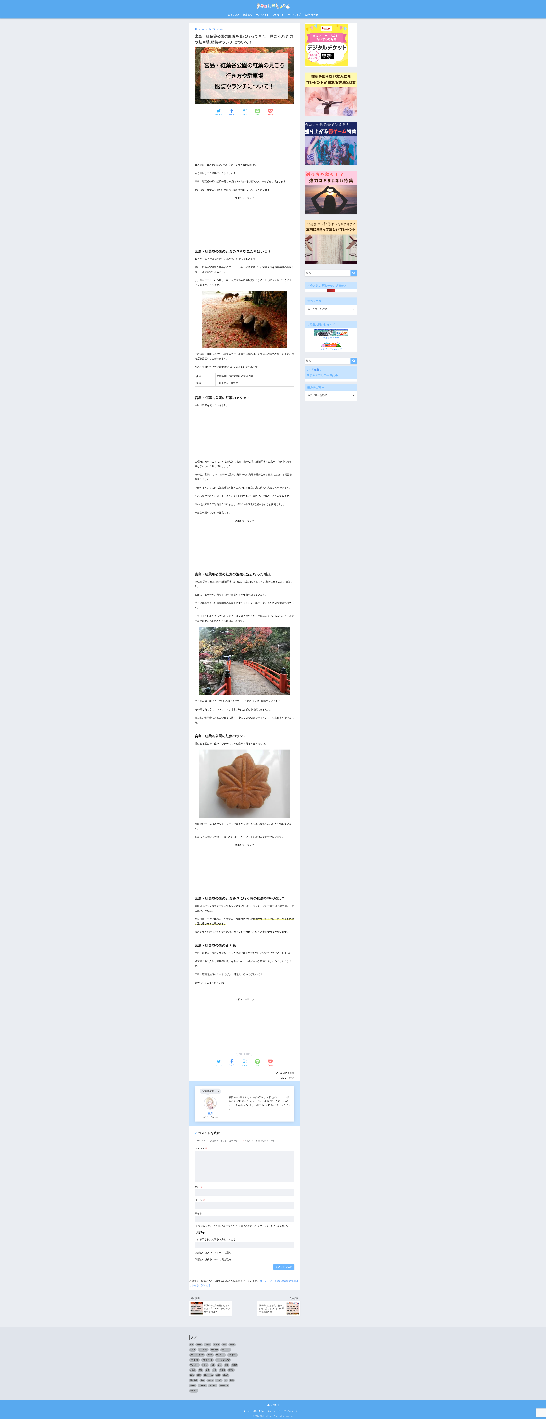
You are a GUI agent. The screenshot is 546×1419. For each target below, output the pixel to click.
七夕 (212, 1365)
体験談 (234, 1365)
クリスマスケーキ (197, 1355)
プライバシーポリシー (293, 1411)
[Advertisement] (244, 140)
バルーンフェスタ (223, 1360)
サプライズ (220, 1355)
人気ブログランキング (331, 349)
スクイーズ (232, 1355)
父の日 (218, 1380)
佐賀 (226, 1365)
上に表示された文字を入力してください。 (218, 1239)
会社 (219, 1365)
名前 (199, 1187)
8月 (191, 1344)
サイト (198, 1213)
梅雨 (218, 1375)
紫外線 (192, 1385)
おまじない (233, 14)
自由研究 (202, 1385)
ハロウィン (194, 1360)
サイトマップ (294, 14)
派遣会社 (193, 1380)
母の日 (225, 1375)
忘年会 (231, 1370)
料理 (199, 1375)
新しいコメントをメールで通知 (214, 1252)
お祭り (232, 1344)
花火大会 (212, 1385)
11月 (292, 1077)
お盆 (224, 1344)
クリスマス (225, 1350)
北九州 (192, 1370)
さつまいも (203, 1350)
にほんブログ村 (330, 338)
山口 (214, 1370)
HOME (274, 1405)
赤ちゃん (193, 1391)
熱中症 (210, 1380)
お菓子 (192, 1350)
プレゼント (278, 14)
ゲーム (210, 1355)
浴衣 (202, 1380)
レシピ (204, 1365)
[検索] (353, 273)
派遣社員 (247, 14)
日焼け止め (208, 1375)
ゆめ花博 (214, 1350)
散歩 (192, 1375)
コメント (201, 1148)
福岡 (232, 1380)
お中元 (199, 1344)
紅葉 (292, 1072)
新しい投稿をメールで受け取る (214, 1259)
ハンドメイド (262, 14)
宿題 (200, 1370)
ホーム (246, 1411)
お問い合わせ (311, 14)
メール (200, 1200)
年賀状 (222, 1370)
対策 (207, 1370)
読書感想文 (224, 1385)
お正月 (216, 1344)
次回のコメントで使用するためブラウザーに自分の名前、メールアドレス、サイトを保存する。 (244, 1226)
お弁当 (207, 1344)
